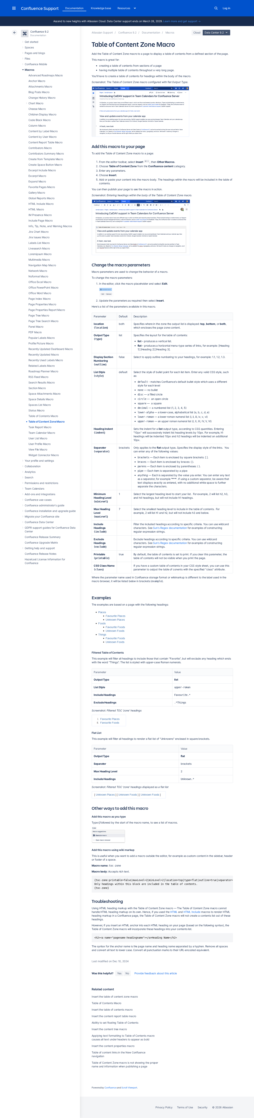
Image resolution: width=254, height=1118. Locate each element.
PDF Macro (35, 332)
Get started (31, 41)
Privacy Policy (163, 1107)
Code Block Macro (39, 120)
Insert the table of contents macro (112, 1009)
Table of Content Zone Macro (46, 421)
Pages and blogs (35, 53)
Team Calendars (34, 488)
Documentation (74, 8)
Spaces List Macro (39, 404)
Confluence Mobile (36, 64)
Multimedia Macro (39, 259)
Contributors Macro (40, 147)
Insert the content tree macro (109, 1029)
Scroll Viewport (129, 1087)
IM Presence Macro (40, 214)
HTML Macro (36, 209)
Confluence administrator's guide (44, 505)
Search (216, 8)
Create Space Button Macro (45, 164)
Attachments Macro (40, 86)
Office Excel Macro (39, 282)
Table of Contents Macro (43, 416)
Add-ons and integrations (40, 494)
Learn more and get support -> (182, 21)
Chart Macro (35, 103)
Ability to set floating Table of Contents (115, 1022)
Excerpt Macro (37, 175)
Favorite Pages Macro (41, 187)
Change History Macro (41, 97)
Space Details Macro (40, 399)
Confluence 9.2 (39, 31)
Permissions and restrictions (41, 483)
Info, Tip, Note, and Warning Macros (50, 226)
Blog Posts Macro (38, 92)
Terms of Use (185, 1107)
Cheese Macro (37, 108)
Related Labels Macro (41, 365)
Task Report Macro (39, 427)
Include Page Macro (40, 220)
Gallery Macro (36, 192)
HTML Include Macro (41, 203)
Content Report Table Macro (45, 142)
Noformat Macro (38, 276)
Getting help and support (40, 548)
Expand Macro (37, 181)
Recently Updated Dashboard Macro (50, 349)
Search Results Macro (41, 382)
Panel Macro (35, 326)
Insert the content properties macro (113, 1045)
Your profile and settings (39, 460)
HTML (174, 911)
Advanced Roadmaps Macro (45, 75)
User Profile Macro (39, 443)
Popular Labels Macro (41, 337)
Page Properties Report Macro (46, 309)
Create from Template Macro (45, 159)
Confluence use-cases (38, 499)
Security (203, 1107)
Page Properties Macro (42, 304)
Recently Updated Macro (43, 354)
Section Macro (37, 388)
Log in (226, 8)
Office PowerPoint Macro (43, 287)
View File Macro (37, 449)
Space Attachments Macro (44, 393)
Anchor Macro (36, 80)
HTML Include (192, 911)
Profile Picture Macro (41, 343)
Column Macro (37, 125)
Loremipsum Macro (40, 254)
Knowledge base (101, 8)
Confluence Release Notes (40, 553)
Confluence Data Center (39, 522)
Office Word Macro (39, 293)
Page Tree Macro (38, 315)
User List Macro (37, 438)
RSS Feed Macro (38, 376)
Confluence (110, 1087)
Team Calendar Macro (41, 432)
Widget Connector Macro (43, 455)
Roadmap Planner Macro (43, 371)
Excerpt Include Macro (42, 170)
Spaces (29, 47)
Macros (29, 69)
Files (27, 58)
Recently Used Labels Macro (45, 360)
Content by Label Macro (42, 131)
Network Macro (37, 270)
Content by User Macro (42, 136)
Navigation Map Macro (42, 265)
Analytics (30, 471)
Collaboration (33, 466)
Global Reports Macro (41, 198)
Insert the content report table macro (114, 1016)
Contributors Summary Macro (46, 153)
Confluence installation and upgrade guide (50, 510)
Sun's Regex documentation (170, 527)
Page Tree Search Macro (43, 321)
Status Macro (36, 410)
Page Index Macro (39, 298)
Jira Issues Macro (38, 237)
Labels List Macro (39, 242)
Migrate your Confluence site (42, 516)
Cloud (196, 32)
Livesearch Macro (39, 248)
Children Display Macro (42, 114)
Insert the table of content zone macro (115, 996)
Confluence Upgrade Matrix (41, 542)
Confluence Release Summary (43, 537)
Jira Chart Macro (38, 231)
